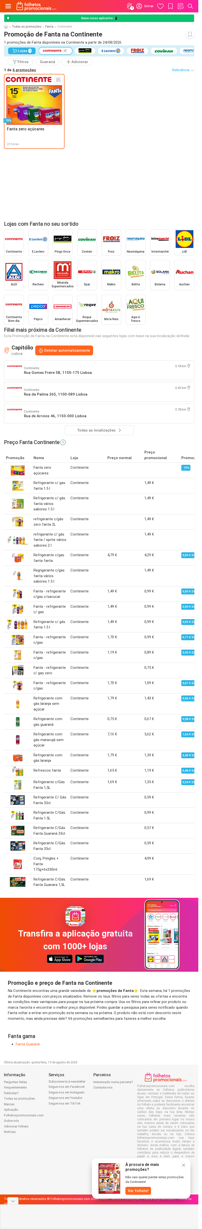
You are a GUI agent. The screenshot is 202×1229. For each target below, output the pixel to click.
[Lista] (181, 6)
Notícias (10, 1132)
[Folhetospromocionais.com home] (36, 6)
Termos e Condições (125, 1199)
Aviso (104, 1199)
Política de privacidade (158, 1199)
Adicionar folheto (16, 1126)
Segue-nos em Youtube (65, 1098)
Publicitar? (11, 1093)
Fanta (49, 26)
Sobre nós (11, 1121)
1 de (20, 70)
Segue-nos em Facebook (67, 1087)
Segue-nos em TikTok (65, 1103)
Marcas (9, 1104)
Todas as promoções (26, 26)
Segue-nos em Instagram (66, 1092)
